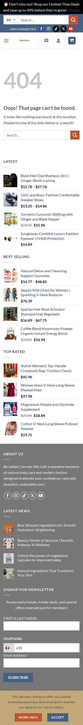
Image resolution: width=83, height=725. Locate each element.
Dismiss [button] (73, 10)
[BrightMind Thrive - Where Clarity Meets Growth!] (24, 40)
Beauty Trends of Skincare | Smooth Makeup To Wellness (45, 542)
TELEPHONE (12, 639)
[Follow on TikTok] (56, 29)
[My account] (58, 40)
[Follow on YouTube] (70, 29)
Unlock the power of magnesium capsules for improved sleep (42, 557)
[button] (6, 40)
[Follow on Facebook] (41, 29)
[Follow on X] (63, 29)
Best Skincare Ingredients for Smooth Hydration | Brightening (46, 527)
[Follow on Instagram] (48, 29)
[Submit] (73, 19)
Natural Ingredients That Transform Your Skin (45, 572)
